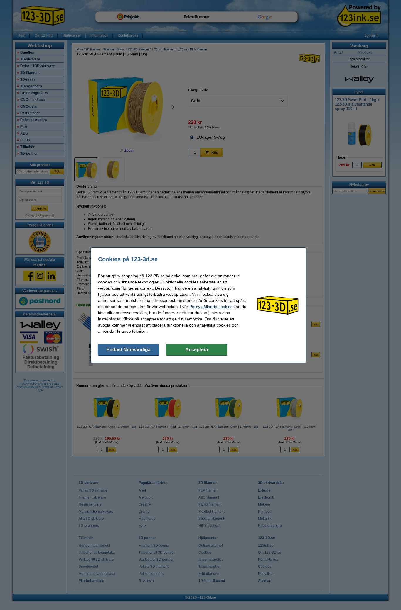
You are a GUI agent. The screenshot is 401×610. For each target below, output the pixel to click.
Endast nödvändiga (128, 349)
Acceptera (196, 349)
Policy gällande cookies (210, 306)
